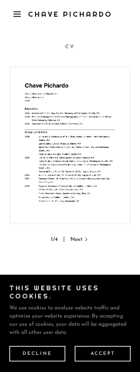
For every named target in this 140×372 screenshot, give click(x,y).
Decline (37, 353)
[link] (70, 14)
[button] (11, 14)
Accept (103, 353)
